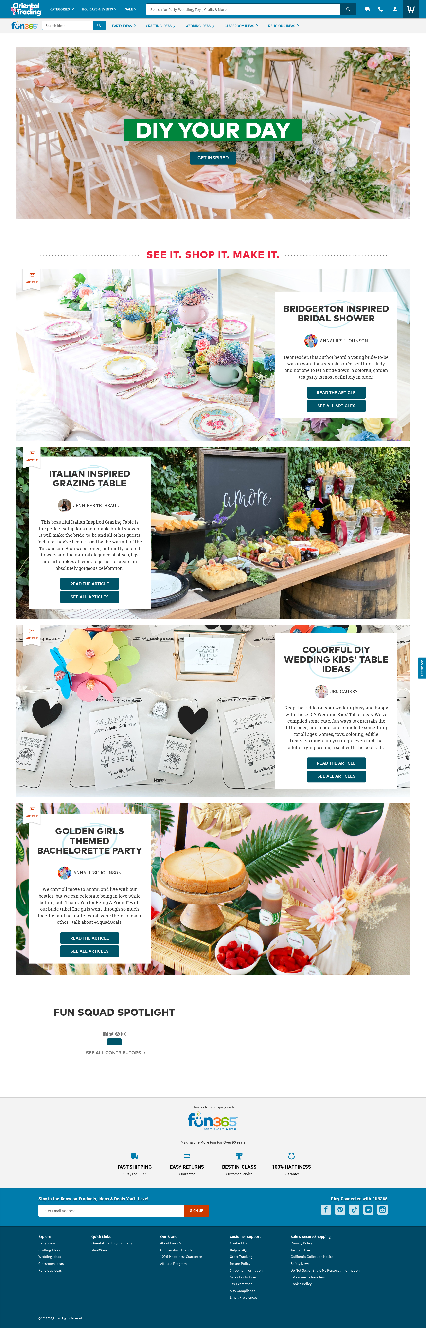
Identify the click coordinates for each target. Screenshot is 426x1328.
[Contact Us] (380, 9)
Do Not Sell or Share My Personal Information (325, 1270)
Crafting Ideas (49, 1250)
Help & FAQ (238, 1250)
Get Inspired (213, 158)
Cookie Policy (301, 1283)
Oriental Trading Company (111, 1243)
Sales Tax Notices (243, 1277)
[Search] (348, 9)
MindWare (99, 1250)
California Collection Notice (312, 1256)
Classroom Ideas (51, 1263)
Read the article (336, 393)
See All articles (336, 406)
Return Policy (240, 1263)
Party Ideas (46, 1243)
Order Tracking (241, 1256)
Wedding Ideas (49, 1256)
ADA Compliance (242, 1290)
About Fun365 (170, 1243)
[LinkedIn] (368, 1210)
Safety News (300, 1263)
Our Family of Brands (176, 1250)
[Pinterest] (340, 1210)
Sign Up (196, 1210)
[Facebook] (326, 1210)
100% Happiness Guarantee (181, 1256)
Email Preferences (243, 1297)
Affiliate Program (173, 1263)
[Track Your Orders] (367, 9)
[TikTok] (354, 1210)
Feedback (421, 668)
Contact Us (238, 1243)
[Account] (395, 9)
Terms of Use (300, 1250)
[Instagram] (382, 1210)
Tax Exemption (241, 1283)
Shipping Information (246, 1270)
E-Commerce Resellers (308, 1277)
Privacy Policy (302, 1243)
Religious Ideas (50, 1270)
